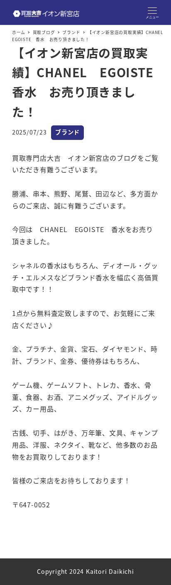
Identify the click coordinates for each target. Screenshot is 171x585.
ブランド (67, 132)
